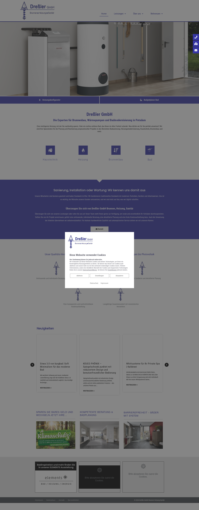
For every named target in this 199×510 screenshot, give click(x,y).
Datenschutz (94, 283)
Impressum (104, 283)
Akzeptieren (119, 276)
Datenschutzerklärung (90, 270)
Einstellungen (99, 276)
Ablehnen (79, 276)
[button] (196, 37)
